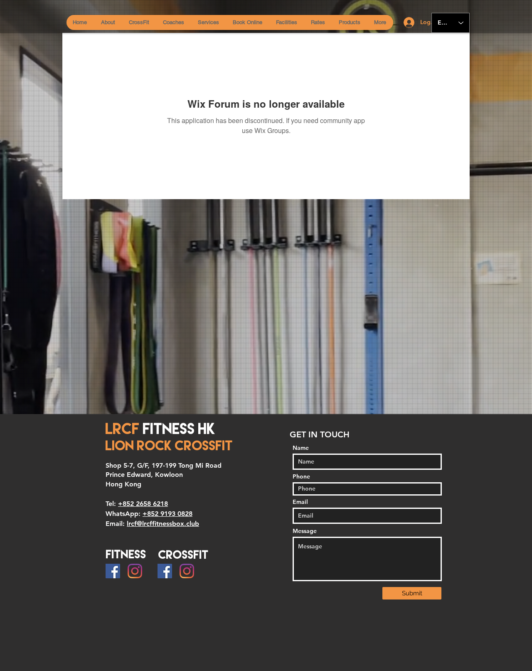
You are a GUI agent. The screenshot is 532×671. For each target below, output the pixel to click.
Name (301, 448)
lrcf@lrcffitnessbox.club (163, 524)
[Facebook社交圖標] (113, 571)
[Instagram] (135, 571)
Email (300, 502)
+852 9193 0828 (167, 514)
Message (305, 531)
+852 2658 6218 (143, 504)
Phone (301, 476)
